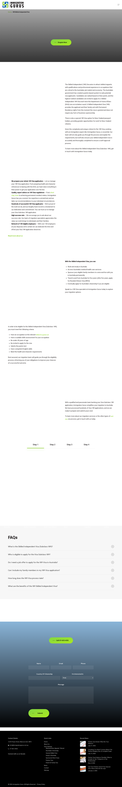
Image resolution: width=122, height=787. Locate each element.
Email (61, 664)
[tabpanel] (61, 456)
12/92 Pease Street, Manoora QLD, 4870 (19, 742)
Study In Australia (51, 755)
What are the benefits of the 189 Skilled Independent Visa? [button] (33, 586)
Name (39, 664)
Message (61, 685)
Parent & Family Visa (52, 762)
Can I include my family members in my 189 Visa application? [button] (34, 570)
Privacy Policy (41, 784)
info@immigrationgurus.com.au (19, 745)
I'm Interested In (77, 674)
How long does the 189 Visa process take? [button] (26, 578)
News (45, 765)
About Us (46, 744)
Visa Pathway (48, 746)
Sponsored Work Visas (52, 758)
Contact (46, 768)
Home (46, 742)
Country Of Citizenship (44, 674)
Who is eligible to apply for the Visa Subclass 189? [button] (29, 554)
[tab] (35, 444)
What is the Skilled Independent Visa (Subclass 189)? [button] (30, 546)
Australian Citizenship (52, 750)
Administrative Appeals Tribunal (55, 748)
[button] (118, 5)
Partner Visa (49, 760)
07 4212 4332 (14, 749)
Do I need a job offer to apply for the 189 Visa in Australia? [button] (33, 562)
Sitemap (46, 770)
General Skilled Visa (51, 753)
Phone (83, 664)
